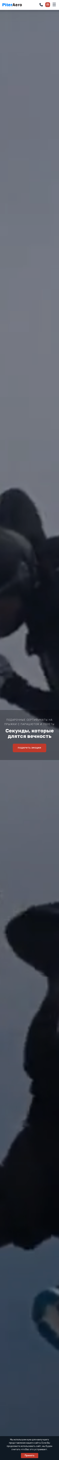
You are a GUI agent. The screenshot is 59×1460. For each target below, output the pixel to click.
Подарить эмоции (29, 748)
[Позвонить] (41, 4)
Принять (29, 1455)
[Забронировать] (47, 4)
